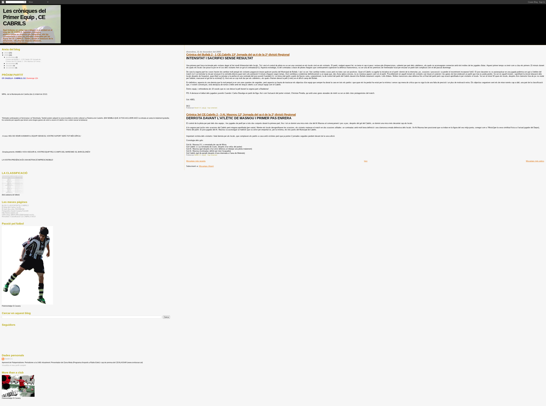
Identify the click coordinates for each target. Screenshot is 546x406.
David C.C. (9, 359)
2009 (6, 55)
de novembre (11, 63)
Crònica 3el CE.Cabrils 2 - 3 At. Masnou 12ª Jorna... (23, 61)
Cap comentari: (212, 108)
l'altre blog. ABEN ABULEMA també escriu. (18, 215)
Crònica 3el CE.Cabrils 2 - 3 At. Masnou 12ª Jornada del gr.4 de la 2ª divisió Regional (241, 114)
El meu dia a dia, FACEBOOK (13, 209)
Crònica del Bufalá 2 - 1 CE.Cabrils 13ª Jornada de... (24, 59)
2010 (6, 53)
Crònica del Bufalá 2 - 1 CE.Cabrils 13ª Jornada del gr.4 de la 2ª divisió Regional (237, 54)
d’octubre (9, 66)
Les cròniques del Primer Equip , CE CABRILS (24, 17)
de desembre (11, 57)
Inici (365, 161)
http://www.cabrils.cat (10, 213)
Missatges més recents (196, 161)
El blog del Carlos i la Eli (11, 207)
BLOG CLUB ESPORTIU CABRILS (15, 205)
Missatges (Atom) (206, 166)
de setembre (10, 68)
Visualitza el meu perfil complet (14, 365)
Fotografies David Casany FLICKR (15, 211)
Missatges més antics (535, 161)
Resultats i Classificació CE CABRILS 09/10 (19, 216)
